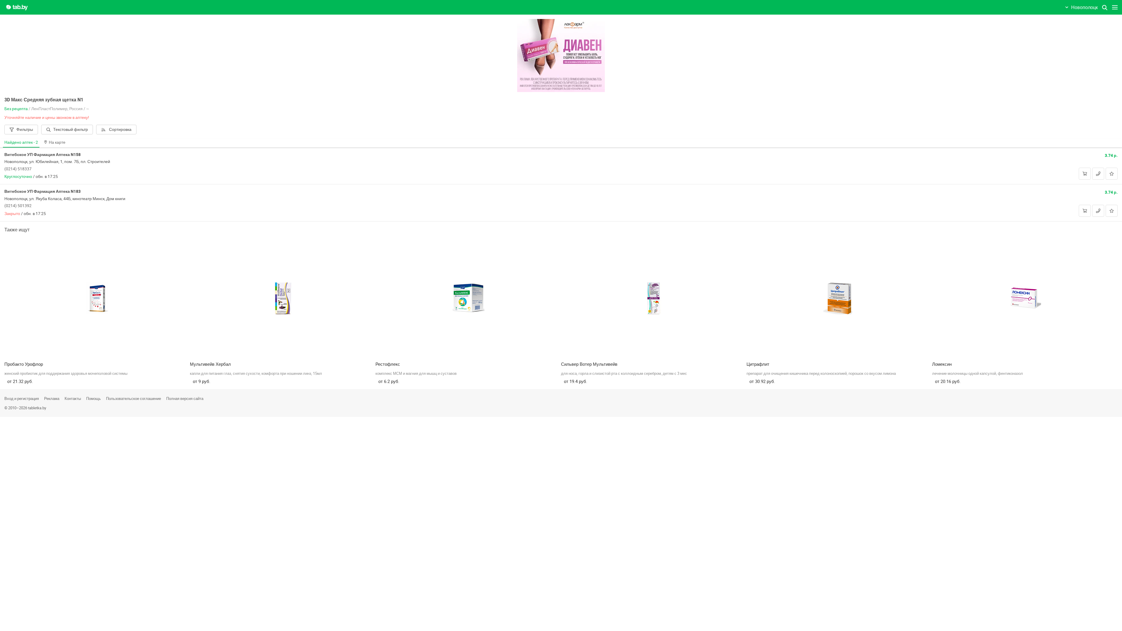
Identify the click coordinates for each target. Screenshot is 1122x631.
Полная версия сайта (184, 398)
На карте (57, 142)
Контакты (73, 398)
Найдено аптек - (21, 142)
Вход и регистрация (21, 398)
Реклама (51, 398)
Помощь (93, 398)
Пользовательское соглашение (133, 398)
